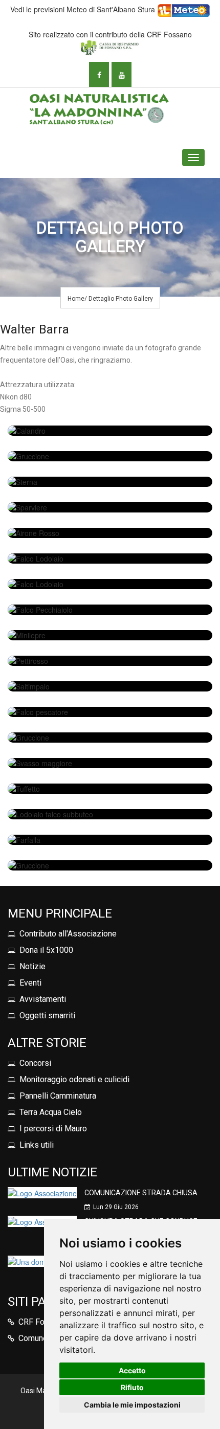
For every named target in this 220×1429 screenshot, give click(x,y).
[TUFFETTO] (110, 789)
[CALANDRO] (110, 431)
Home (76, 298)
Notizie (32, 966)
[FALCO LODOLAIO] (110, 558)
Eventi (30, 983)
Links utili (36, 1145)
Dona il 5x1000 (46, 950)
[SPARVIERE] (110, 507)
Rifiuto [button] (132, 1387)
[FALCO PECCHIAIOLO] (110, 610)
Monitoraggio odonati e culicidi (74, 1079)
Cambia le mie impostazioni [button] (132, 1404)
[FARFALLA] (110, 840)
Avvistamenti (42, 999)
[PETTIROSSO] (110, 661)
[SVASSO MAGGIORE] (110, 763)
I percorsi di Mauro (53, 1128)
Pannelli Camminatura (57, 1096)
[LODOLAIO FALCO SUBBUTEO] (110, 814)
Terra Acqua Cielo (50, 1112)
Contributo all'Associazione (68, 934)
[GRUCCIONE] (110, 456)
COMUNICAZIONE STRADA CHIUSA (140, 1193)
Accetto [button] (132, 1370)
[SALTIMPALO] (110, 686)
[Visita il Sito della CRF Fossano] (110, 46)
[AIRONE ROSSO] (110, 533)
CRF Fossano (42, 1322)
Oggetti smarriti (47, 1015)
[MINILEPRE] (110, 635)
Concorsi (35, 1063)
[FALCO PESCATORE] (110, 712)
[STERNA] (110, 482)
